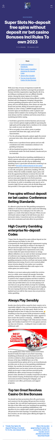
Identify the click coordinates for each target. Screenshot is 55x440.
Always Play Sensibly (28, 76)
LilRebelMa (23, 47)
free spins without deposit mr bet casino (29, 166)
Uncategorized (27, 17)
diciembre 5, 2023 (33, 47)
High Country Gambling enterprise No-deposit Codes (29, 71)
